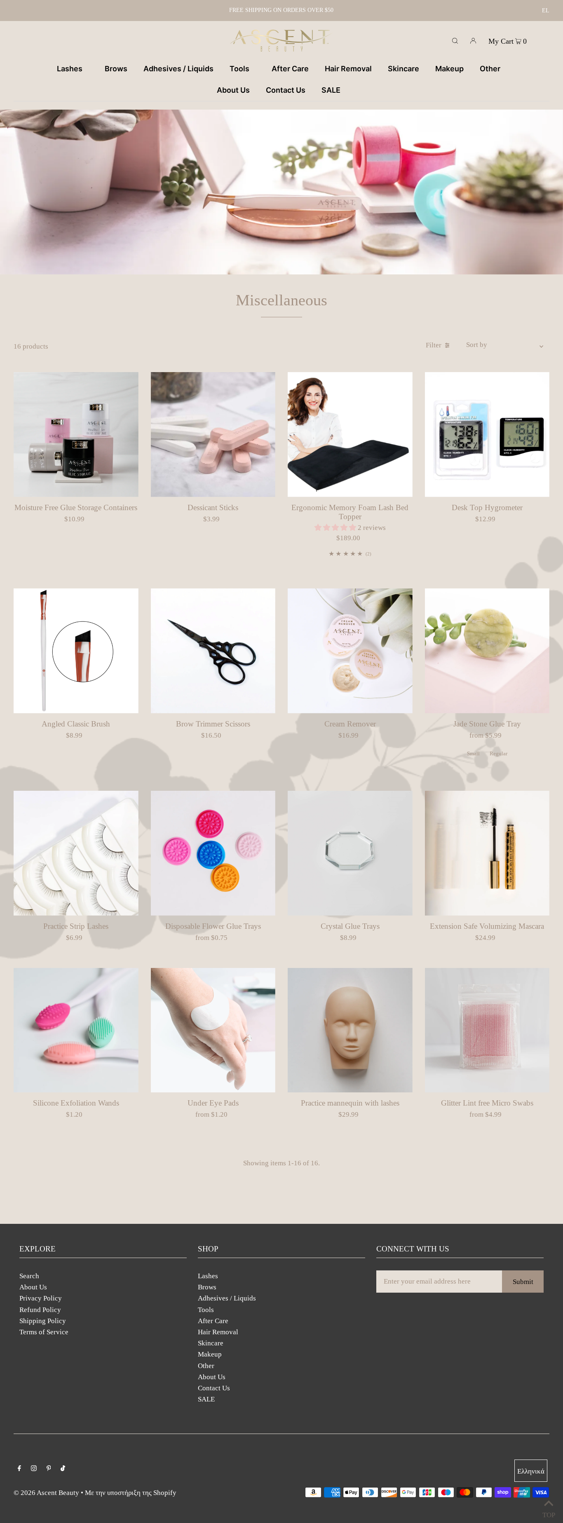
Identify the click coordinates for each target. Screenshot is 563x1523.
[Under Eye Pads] (213, 1030)
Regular (498, 753)
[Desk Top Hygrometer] (487, 434)
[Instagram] (34, 1468)
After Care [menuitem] (290, 68)
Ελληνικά (530, 1471)
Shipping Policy (42, 1321)
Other (206, 1366)
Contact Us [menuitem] (285, 90)
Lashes (208, 1276)
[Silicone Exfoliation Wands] (76, 1030)
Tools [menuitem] (239, 68)
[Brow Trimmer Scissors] (213, 650)
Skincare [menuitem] (403, 68)
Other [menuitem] (490, 68)
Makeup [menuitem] (449, 68)
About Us (33, 1287)
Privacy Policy (40, 1298)
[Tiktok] (63, 1468)
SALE (206, 1399)
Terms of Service (43, 1332)
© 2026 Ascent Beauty (46, 1493)
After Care (213, 1321)
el (545, 10)
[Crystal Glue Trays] (350, 853)
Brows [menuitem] (116, 68)
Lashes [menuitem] (69, 68)
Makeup (210, 1354)
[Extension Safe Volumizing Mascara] (487, 853)
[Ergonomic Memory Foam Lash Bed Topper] (350, 434)
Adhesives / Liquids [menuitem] (178, 68)
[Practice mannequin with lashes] (350, 1030)
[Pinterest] (49, 1468)
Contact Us (214, 1388)
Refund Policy (40, 1310)
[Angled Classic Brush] (76, 650)
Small (473, 753)
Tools (206, 1310)
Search (29, 1276)
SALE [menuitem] (330, 90)
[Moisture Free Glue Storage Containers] (76, 434)
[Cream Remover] (350, 650)
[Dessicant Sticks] (213, 434)
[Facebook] (19, 1468)
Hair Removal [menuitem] (348, 68)
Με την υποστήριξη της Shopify (130, 1493)
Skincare (210, 1343)
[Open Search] (455, 40)
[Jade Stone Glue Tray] (487, 650)
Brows (207, 1287)
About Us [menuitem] (233, 90)
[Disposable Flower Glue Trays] (213, 853)
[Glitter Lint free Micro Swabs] (487, 1030)
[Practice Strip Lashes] (76, 853)
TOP (548, 1513)
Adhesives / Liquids (227, 1298)
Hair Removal (218, 1332)
